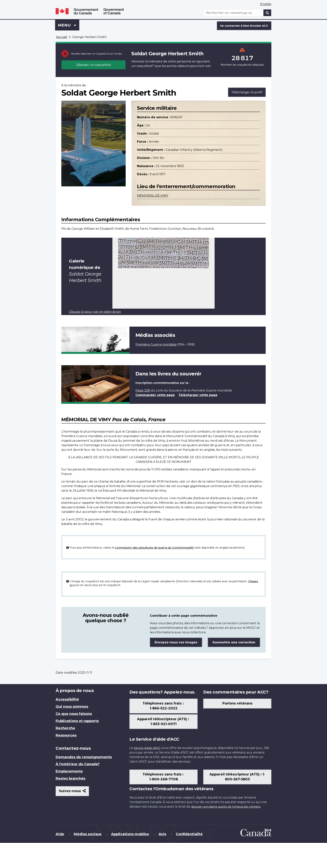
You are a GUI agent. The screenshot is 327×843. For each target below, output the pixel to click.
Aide (60, 834)
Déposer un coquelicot (93, 65)
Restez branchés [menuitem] (70, 778)
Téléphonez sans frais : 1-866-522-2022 (163, 705)
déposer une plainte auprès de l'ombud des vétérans (225, 806)
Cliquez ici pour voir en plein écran (95, 312)
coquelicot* (145, 66)
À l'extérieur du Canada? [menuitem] (78, 764)
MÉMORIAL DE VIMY (152, 195)
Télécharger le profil (246, 92)
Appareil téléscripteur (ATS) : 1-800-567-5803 (237, 776)
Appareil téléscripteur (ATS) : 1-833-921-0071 (163, 721)
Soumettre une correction (234, 642)
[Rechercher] (267, 12)
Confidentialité (189, 834)
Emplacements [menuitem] (69, 771)
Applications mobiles (130, 834)
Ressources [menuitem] (66, 735)
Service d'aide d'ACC (147, 748)
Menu (68, 25)
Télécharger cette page (197, 395)
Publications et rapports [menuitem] (77, 721)
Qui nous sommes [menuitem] (72, 706)
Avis (162, 834)
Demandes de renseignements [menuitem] (84, 757)
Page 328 (142, 390)
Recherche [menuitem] (65, 728)
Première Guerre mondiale (156, 344)
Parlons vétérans (237, 703)
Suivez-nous (74, 792)
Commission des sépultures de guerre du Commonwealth (154, 547)
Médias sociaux (87, 834)
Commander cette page (155, 395)
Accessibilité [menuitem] (67, 699)
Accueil (61, 37)
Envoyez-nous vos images (176, 642)
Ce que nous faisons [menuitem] (74, 714)
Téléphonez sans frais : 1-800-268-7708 (163, 776)
